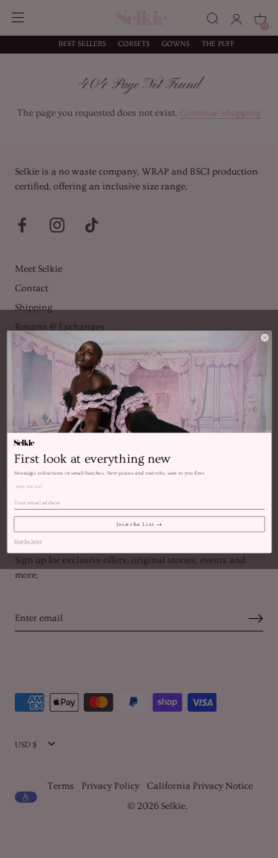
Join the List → (139, 524)
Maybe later (27, 540)
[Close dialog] (264, 338)
